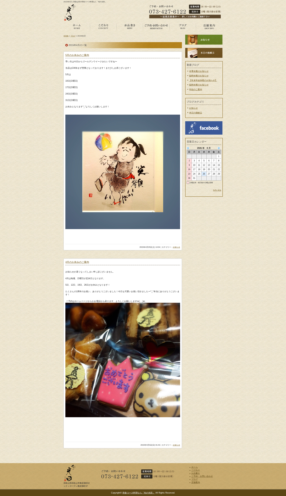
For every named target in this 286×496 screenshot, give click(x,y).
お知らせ (176, 247)
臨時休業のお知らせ (199, 75)
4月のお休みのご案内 (77, 262)
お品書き (130, 26)
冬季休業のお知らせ (199, 71)
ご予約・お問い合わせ (156, 26)
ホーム (77, 26)
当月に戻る (217, 190)
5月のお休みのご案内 (77, 55)
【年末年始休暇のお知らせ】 (203, 80)
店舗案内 (209, 26)
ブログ (182, 26)
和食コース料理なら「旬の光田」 (138, 493)
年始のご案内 (195, 89)
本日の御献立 (195, 112)
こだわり (103, 26)
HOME (66, 36)
